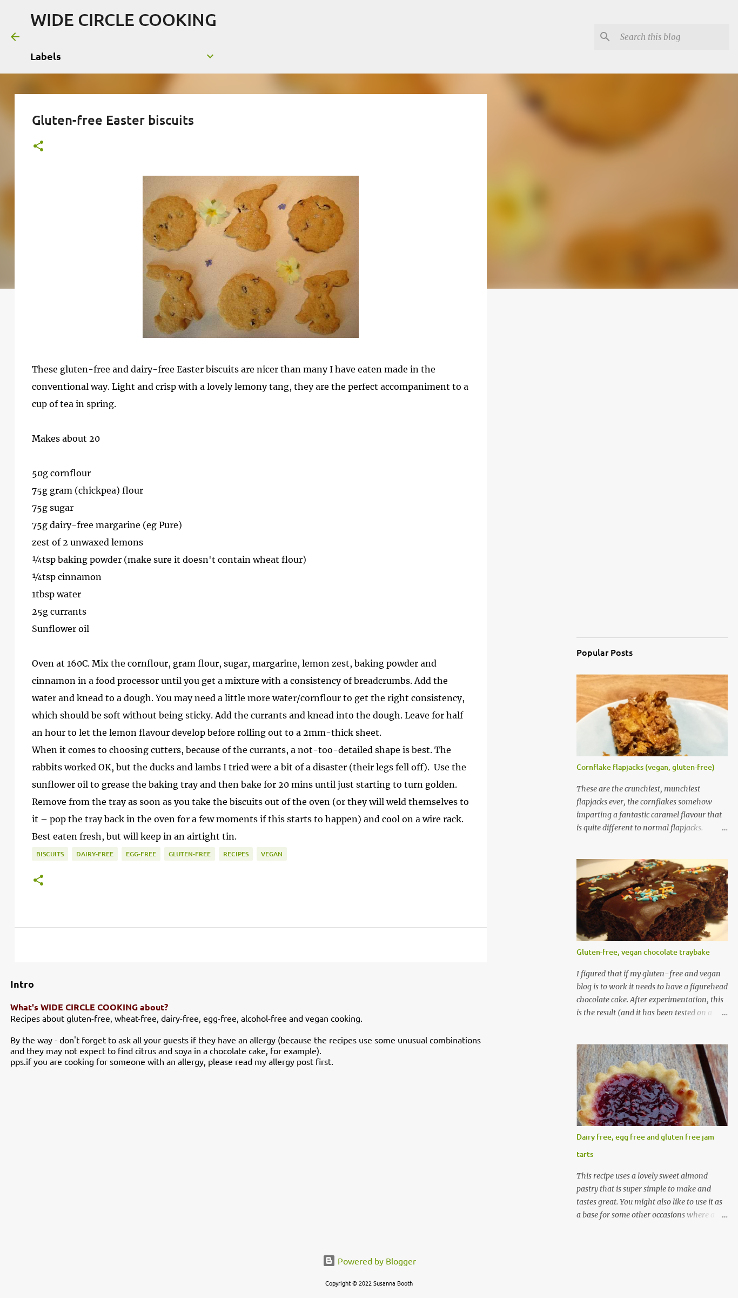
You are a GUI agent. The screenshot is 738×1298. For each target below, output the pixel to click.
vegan (272, 853)
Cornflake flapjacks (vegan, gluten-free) (645, 767)
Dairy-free (94, 853)
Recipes (236, 853)
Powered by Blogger (376, 1260)
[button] (38, 146)
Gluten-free (190, 853)
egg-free (141, 853)
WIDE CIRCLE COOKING (123, 19)
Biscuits (50, 853)
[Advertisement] (541, 467)
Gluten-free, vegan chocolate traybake (643, 952)
